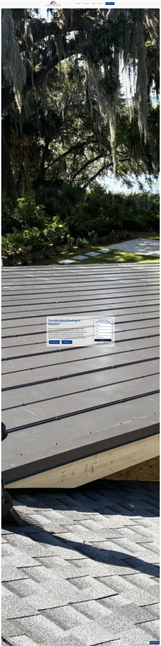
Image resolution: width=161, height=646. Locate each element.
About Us (99, 3)
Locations (85, 3)
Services (78, 3)
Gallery (93, 3)
